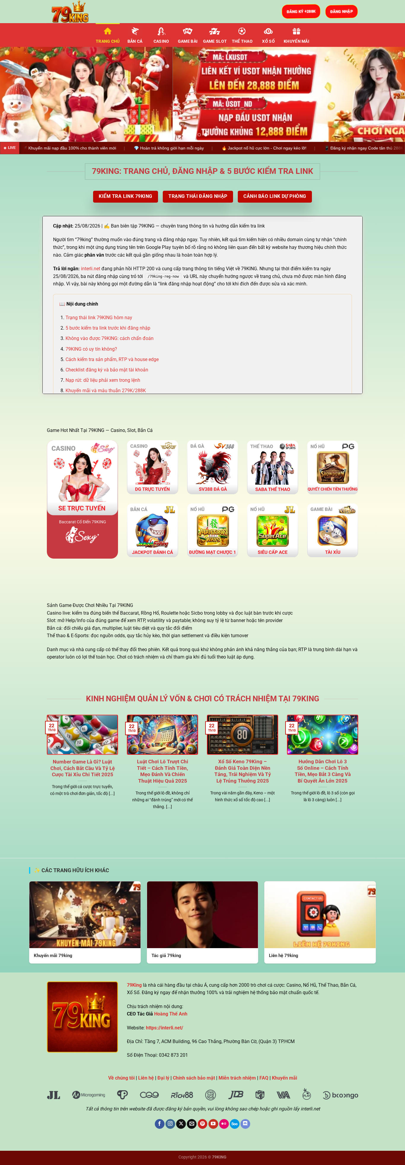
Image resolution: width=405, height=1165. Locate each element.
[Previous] (15, 94)
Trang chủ (108, 41)
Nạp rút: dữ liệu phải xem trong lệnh (103, 380)
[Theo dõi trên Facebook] (160, 1124)
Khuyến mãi (296, 41)
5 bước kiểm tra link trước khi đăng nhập (108, 328)
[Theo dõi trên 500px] (235, 1124)
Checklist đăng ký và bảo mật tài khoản (107, 370)
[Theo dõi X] (181, 1124)
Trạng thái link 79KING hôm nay (99, 317)
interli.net (90, 268)
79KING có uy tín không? (91, 349)
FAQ (263, 1078)
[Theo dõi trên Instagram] (170, 1124)
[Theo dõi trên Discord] (245, 1124)
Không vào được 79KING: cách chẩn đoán (110, 338)
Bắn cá (135, 41)
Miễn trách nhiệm (237, 1078)
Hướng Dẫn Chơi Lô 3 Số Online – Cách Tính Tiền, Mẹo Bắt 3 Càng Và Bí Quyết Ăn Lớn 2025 (323, 771)
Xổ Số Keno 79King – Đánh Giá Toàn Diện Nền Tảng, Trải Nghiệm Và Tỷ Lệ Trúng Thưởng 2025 (242, 771)
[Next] (389, 94)
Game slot (215, 41)
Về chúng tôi (121, 1078)
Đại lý (163, 1078)
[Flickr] (224, 1124)
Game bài (187, 41)
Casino (161, 41)
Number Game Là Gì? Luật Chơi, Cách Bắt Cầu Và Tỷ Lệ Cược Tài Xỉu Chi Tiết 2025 (82, 768)
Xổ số (268, 41)
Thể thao (242, 41)
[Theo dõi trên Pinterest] (203, 1124)
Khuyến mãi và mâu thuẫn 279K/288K (106, 390)
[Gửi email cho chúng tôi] (192, 1124)
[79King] (76, 11)
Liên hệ (146, 1078)
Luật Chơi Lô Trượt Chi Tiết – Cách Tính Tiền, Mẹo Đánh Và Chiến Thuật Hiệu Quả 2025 (162, 771)
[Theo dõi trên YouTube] (213, 1124)
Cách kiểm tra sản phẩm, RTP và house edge (112, 359)
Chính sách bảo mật (194, 1078)
